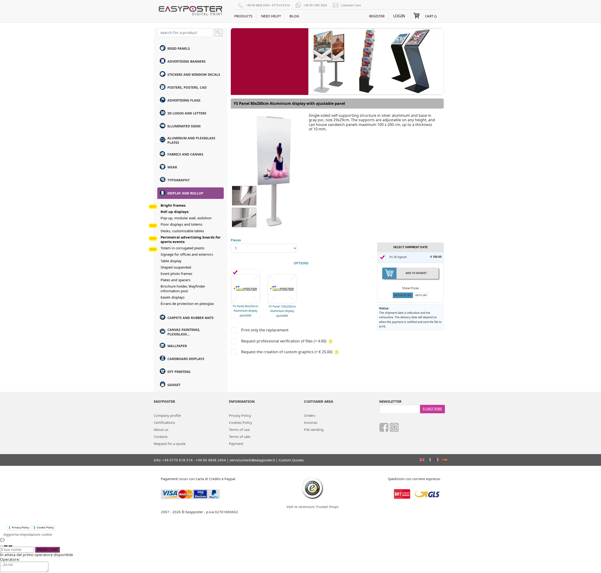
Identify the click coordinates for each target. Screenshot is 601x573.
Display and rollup (185, 193)
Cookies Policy (240, 422)
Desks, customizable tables (182, 230)
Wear (172, 167)
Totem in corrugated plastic (183, 248)
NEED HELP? (271, 16)
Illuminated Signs (184, 126)
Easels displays (173, 297)
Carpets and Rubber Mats (190, 317)
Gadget (174, 385)
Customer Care (351, 5)
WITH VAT (421, 295)
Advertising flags (183, 100)
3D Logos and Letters (186, 113)
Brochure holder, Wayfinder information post (183, 288)
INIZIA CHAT (47, 549)
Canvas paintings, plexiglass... (183, 331)
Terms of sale (239, 436)
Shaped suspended (176, 267)
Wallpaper (177, 346)
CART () (431, 16)
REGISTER (377, 16)
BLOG (294, 16)
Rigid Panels (178, 48)
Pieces (236, 240)
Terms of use (239, 429)
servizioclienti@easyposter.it (252, 460)
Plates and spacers (175, 279)
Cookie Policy (45, 527)
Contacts (161, 436)
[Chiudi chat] (10, 545)
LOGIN (399, 16)
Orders (309, 415)
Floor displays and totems (181, 224)
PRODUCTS (243, 16)
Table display (171, 260)
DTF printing (178, 371)
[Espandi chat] (6, 545)
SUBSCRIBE (432, 409)
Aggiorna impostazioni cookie (28, 534)
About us (161, 429)
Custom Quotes (291, 460)
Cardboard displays (185, 359)
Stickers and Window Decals (193, 74)
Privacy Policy (240, 415)
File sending (314, 429)
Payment (236, 443)
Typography (178, 180)
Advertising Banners (186, 61)
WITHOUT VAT (403, 295)
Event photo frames (176, 273)
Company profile (167, 415)
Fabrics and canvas (185, 154)
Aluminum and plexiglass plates (191, 140)
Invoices (310, 422)
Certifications (164, 422)
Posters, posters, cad (187, 87)
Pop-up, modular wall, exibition (186, 218)
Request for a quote (169, 443)
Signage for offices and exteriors (187, 254)
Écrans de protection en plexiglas (187, 303)
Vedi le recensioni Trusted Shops (312, 506)
